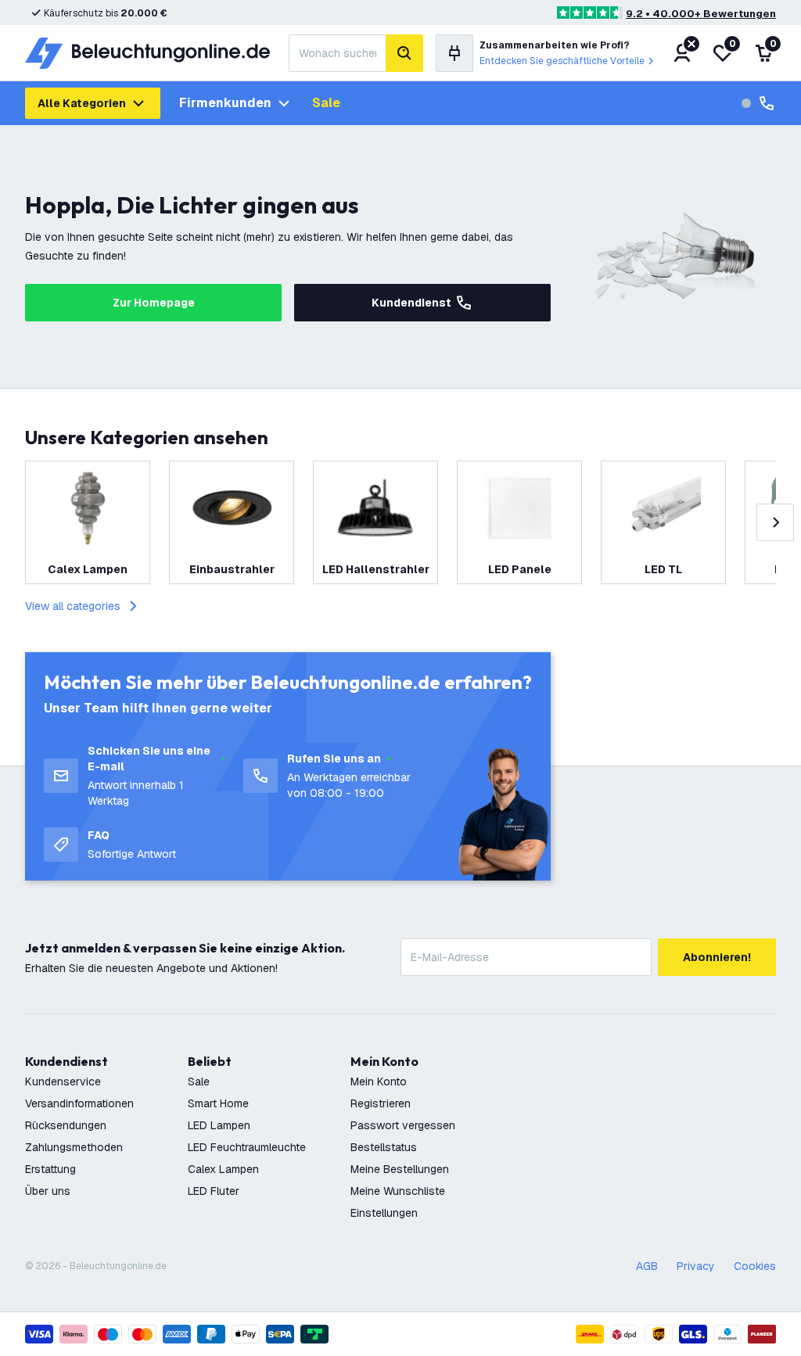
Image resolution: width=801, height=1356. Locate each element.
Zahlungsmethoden (74, 1147)
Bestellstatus (383, 1147)
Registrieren (380, 1103)
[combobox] (337, 53)
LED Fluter (213, 1191)
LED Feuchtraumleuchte (247, 1147)
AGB (647, 1266)
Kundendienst (411, 303)
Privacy (696, 1266)
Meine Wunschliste (397, 1191)
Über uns (47, 1191)
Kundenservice (63, 1081)
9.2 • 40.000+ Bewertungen (701, 13)
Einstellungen (384, 1213)
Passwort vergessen (402, 1125)
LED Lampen (219, 1125)
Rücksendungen (65, 1125)
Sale (326, 103)
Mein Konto (378, 1081)
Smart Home (218, 1103)
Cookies (755, 1266)
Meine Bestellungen (399, 1169)
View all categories (72, 606)
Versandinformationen (79, 1103)
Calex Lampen (223, 1169)
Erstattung (50, 1169)
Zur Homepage (154, 303)
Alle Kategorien (82, 103)
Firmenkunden (225, 103)
